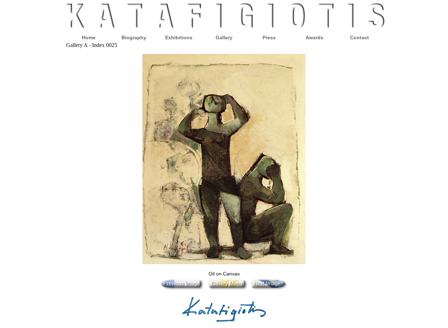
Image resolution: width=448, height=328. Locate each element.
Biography (133, 37)
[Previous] (183, 288)
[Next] (268, 288)
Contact (359, 37)
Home (89, 37)
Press (269, 37)
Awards (314, 37)
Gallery (224, 37)
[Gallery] (226, 288)
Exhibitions (178, 37)
